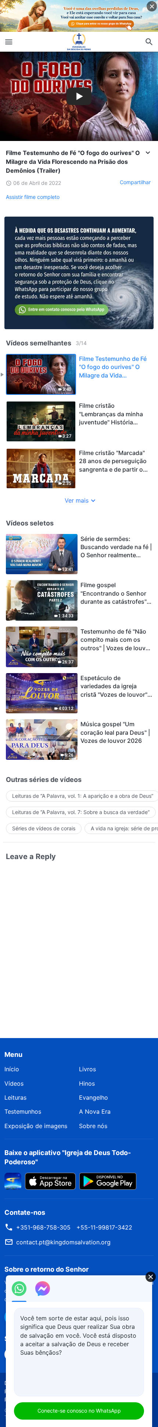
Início (11, 1069)
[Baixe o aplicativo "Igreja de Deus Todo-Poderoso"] (12, 1180)
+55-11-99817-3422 (104, 1227)
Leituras (15, 1097)
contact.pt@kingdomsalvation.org (63, 1242)
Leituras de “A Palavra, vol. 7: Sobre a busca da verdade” (81, 812)
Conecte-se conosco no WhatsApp (79, 1410)
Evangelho (93, 1097)
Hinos (87, 1083)
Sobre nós (93, 1126)
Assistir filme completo (33, 197)
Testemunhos (22, 1111)
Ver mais (77, 500)
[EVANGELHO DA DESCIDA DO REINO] (79, 42)
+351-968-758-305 (43, 1227)
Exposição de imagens (35, 1126)
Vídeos (14, 1083)
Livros (87, 1069)
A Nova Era (95, 1111)
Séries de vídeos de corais (43, 828)
